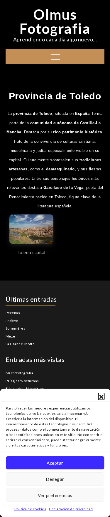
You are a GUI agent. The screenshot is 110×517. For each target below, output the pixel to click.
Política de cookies (30, 509)
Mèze (10, 336)
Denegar (55, 479)
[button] (101, 396)
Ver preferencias (55, 495)
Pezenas (13, 312)
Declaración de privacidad (71, 509)
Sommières (16, 328)
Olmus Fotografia (55, 21)
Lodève (12, 320)
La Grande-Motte (20, 344)
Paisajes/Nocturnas (22, 381)
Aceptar (55, 463)
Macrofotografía (19, 373)
